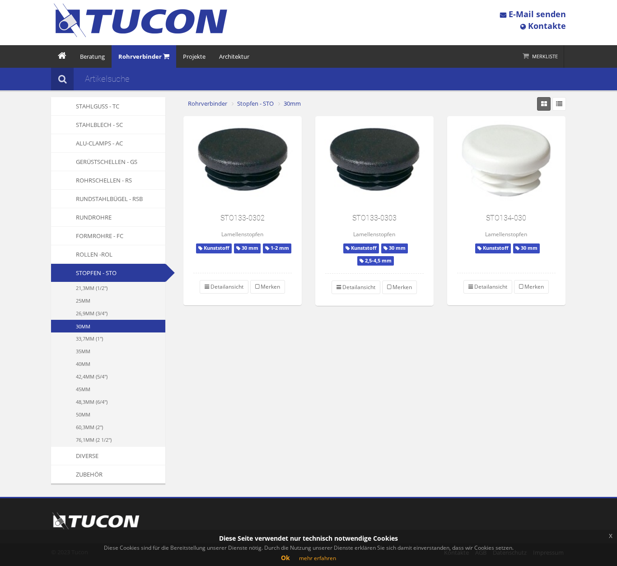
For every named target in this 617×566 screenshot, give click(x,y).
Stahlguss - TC (97, 106)
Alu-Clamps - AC (99, 143)
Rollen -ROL (94, 254)
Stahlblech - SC (99, 125)
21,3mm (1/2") (92, 288)
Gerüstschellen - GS (106, 162)
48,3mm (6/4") (92, 401)
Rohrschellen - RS (104, 180)
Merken (269, 286)
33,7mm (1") (89, 338)
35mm (83, 351)
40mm (83, 363)
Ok (285, 557)
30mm (83, 326)
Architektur (234, 56)
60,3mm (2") (89, 427)
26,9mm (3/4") (92, 313)
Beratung (92, 56)
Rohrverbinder (207, 103)
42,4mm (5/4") (92, 376)
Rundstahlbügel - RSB (109, 199)
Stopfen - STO (96, 273)
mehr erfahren (317, 558)
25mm (83, 300)
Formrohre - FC (99, 236)
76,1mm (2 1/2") (94, 439)
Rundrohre (94, 217)
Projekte (194, 56)
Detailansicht (226, 286)
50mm (83, 414)
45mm (83, 389)
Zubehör (89, 474)
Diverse (87, 456)
